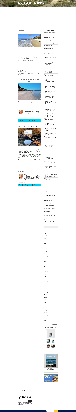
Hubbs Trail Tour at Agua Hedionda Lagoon (51, 87)
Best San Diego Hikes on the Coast (49, 75)
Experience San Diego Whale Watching (50, 133)
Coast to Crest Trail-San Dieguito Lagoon (50, 62)
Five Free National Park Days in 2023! (49, 37)
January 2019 (45, 294)
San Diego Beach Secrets (31, 3)
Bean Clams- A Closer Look (48, 167)
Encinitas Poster (50, 368)
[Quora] (29, 120)
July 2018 (45, 304)
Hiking (44, 74)
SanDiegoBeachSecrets (51, 369)
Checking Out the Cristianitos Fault (49, 76)
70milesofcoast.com (22, 118)
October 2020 (46, 269)
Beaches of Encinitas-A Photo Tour (49, 88)
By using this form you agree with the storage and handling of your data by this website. (25, 397)
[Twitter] (24, 120)
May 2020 (45, 276)
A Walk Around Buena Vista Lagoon (50, 56)
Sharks (45, 150)
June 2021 (45, 261)
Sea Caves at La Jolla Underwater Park (28, 126)
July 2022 (45, 245)
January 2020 (46, 282)
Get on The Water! (46, 136)
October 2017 (46, 318)
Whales (45, 132)
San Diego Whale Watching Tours (49, 134)
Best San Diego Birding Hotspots (48, 40)
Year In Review (46, 178)
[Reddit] (32, 120)
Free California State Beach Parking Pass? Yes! (50, 205)
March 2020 (45, 279)
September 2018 (46, 300)
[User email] (34, 120)
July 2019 (45, 287)
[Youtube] (21, 120)
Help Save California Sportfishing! (49, 119)
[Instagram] (26, 120)
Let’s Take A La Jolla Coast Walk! (49, 97)
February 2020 (46, 281)
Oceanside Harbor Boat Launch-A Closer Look (51, 162)
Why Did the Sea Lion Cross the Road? (50, 176)
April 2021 (45, 263)
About (19, 8)
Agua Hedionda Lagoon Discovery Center (50, 57)
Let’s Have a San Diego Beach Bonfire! (49, 51)
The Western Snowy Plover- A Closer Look (51, 166)
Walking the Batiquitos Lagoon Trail (50, 58)
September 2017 (46, 320)
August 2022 (45, 243)
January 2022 (45, 251)
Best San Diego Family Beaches (48, 35)
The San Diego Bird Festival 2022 (49, 41)
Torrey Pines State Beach (48, 92)
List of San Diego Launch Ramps (49, 124)
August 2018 (45, 302)
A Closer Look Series (46, 161)
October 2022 (46, 241)
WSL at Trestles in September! (49, 72)
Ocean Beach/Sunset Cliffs (51, 348)
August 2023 (45, 233)
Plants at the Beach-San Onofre (49, 145)
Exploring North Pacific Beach (49, 101)
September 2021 (46, 256)
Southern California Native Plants (53, 213)
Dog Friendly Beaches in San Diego (48, 48)
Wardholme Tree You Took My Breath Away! (51, 147)
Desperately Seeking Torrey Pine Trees (50, 146)
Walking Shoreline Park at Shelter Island (50, 116)
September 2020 (46, 271)
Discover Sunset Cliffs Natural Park (50, 110)
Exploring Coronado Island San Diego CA (50, 109)
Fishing (45, 118)
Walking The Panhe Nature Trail (49, 81)
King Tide (29, 149)
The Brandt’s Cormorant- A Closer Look (50, 170)
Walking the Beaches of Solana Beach (28, 31)
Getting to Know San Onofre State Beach (50, 79)
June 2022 (45, 246)
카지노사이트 (45, 213)
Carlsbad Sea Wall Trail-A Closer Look (50, 86)
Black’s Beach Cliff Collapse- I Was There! (49, 195)
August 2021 (45, 258)
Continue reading (21, 171)
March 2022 (45, 248)
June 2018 (45, 305)
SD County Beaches (25, 8)
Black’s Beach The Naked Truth (49, 93)
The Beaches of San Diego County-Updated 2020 (51, 32)
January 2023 (45, 238)
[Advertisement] (38, 17)
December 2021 (46, 253)
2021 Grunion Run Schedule (48, 130)
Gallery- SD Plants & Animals (44, 8)
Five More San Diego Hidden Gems (49, 158)
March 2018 (45, 310)
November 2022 (46, 240)
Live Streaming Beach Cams (49, 68)
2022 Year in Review (47, 179)
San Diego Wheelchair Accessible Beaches (50, 43)
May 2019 (45, 289)
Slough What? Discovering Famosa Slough (51, 108)
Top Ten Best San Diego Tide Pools (48, 45)
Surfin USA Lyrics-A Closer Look (49, 71)
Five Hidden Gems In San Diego (49, 157)
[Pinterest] (19, 120)
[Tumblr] (31, 120)
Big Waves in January (47, 198)
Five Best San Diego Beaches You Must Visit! (51, 159)
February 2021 (46, 264)
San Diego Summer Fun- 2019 (49, 183)
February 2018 (46, 312)
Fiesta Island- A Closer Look (48, 115)
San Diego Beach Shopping (34, 8)
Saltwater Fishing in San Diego (49, 120)
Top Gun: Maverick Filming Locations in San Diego (51, 34)
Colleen (45, 215)
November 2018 (46, 297)
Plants (44, 141)
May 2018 (45, 307)
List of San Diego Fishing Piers (49, 123)
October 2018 (46, 299)
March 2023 (45, 235)
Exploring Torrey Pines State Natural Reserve (51, 64)
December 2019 (46, 284)
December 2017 (46, 315)
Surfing (45, 67)
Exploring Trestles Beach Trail (49, 80)
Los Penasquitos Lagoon (48, 63)
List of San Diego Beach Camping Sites (49, 50)
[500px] (27, 120)
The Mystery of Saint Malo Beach (51, 215)
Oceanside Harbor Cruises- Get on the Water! (51, 137)
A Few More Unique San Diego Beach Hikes (50, 193)
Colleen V (51, 349)
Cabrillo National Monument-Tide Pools (49, 53)
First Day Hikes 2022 (47, 180)
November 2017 (46, 317)
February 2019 (46, 292)
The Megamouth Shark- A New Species (50, 153)
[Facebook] (22, 120)
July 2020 (45, 274)
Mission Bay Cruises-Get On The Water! (50, 138)
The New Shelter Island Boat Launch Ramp (51, 125)
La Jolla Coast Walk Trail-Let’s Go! (49, 96)
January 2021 (45, 266)
